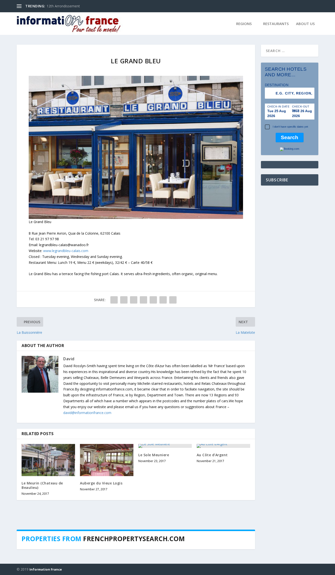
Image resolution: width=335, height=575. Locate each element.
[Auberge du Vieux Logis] (106, 460)
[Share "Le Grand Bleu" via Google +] (134, 300)
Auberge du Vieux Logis (101, 483)
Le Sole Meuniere (153, 455)
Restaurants (276, 24)
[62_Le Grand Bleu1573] (136, 217)
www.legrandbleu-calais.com (65, 250)
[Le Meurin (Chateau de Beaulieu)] (48, 460)
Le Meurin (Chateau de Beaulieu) (42, 485)
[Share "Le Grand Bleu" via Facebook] (114, 300)
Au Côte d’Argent (60, 6)
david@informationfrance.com (87, 412)
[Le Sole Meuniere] (165, 446)
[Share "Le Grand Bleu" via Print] (173, 300)
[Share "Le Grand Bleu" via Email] (163, 300)
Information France (45, 569)
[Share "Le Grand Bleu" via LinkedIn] (153, 300)
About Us (305, 24)
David (69, 358)
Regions (244, 24)
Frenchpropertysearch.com (134, 538)
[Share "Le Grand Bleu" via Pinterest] (143, 300)
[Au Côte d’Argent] (223, 446)
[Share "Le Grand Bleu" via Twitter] (124, 300)
